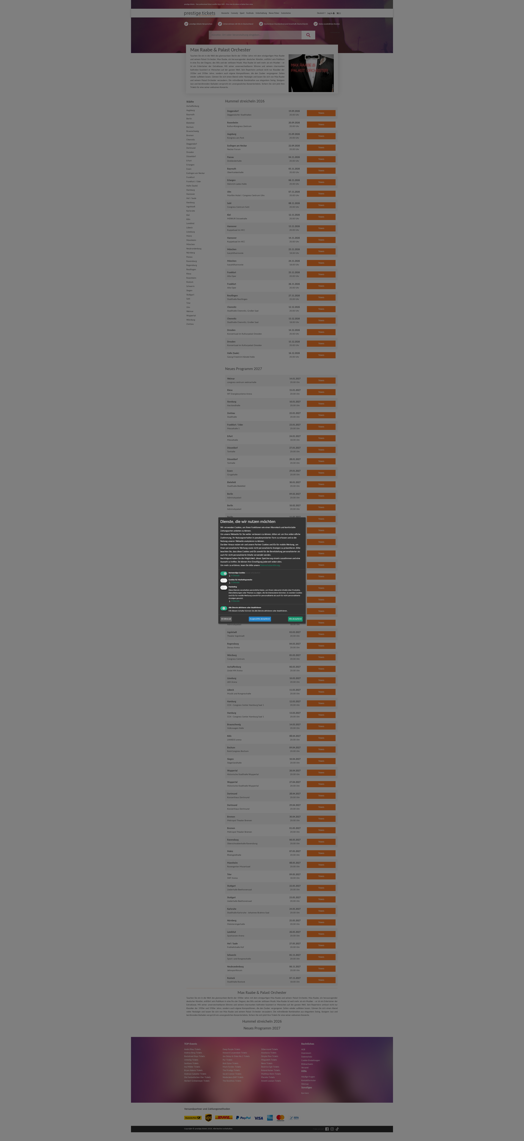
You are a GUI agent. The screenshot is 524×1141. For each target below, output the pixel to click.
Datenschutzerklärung (270, 565)
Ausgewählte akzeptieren (260, 619)
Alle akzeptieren (295, 619)
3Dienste (234, 583)
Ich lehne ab (226, 619)
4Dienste (234, 576)
